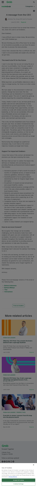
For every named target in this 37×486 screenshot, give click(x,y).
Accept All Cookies (18, 480)
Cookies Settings (18, 484)
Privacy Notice (13, 476)
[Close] (33, 464)
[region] (18, 474)
